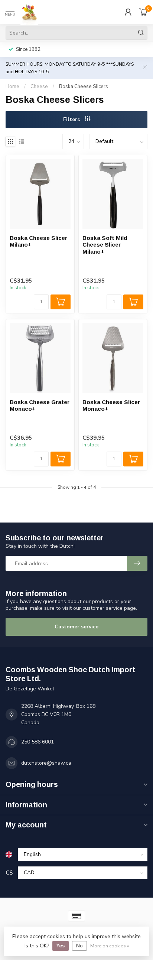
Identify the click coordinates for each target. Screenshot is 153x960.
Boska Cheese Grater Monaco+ (39, 405)
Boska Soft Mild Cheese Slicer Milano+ (104, 245)
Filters (72, 119)
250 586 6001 (37, 741)
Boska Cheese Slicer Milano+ (38, 241)
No (79, 945)
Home (12, 86)
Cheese (39, 86)
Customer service (76, 626)
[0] (143, 11)
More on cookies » (109, 946)
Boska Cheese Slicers (83, 86)
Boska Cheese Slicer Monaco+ (111, 405)
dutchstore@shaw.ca (46, 763)
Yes (60, 945)
